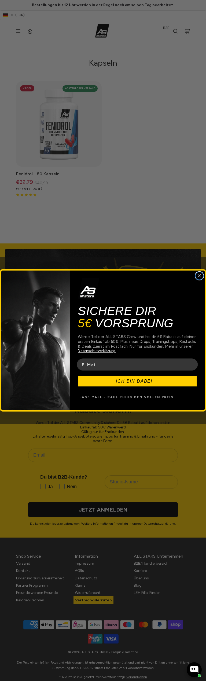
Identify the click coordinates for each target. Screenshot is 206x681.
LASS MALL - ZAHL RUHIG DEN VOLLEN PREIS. (127, 397)
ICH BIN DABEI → (137, 381)
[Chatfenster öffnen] (194, 669)
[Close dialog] (200, 276)
